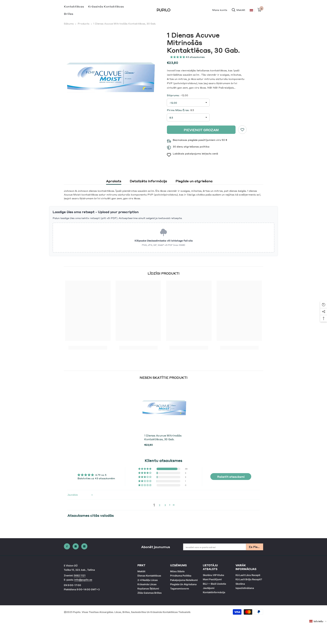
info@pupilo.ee (83, 579)
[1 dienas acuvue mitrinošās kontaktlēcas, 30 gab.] (163, 407)
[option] (109, 76)
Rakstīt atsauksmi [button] (231, 476)
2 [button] (159, 505)
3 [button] (165, 505)
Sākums (69, 23)
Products (83, 23)
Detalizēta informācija (148, 180)
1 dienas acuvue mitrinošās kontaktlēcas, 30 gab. (163, 437)
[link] (242, 129)
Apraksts (113, 180)
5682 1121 (79, 575)
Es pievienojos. (256, 547)
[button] (178, 57)
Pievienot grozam (201, 129)
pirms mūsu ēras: (180, 110)
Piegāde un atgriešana (194, 180)
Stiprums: (177, 95)
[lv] (251, 10)
